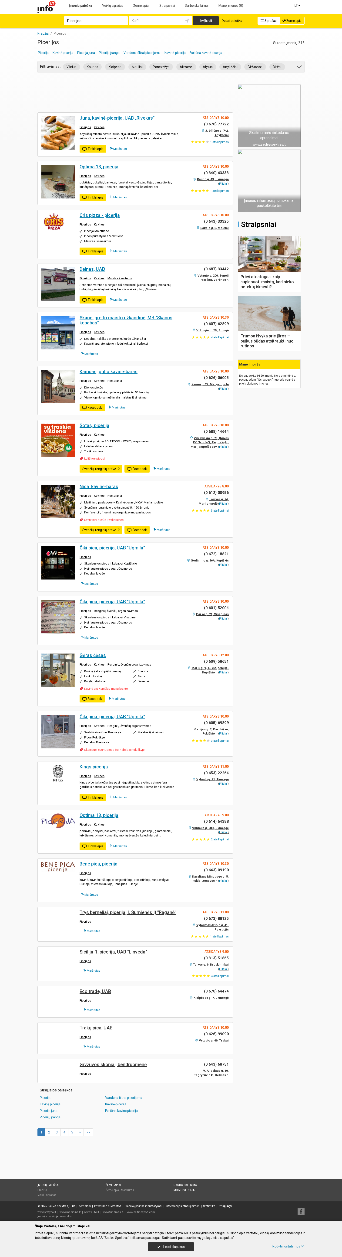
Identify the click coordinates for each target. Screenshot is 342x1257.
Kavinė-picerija (175, 53)
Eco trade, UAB (95, 991)
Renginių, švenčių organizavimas (116, 611)
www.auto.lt (91, 1212)
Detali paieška (232, 21)
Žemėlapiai (141, 5)
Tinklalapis (95, 149)
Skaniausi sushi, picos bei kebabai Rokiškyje (114, 749)
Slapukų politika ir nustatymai (143, 1206)
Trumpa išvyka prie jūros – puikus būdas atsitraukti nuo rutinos (267, 340)
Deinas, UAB (92, 269)
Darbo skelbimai (196, 5)
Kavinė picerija (63, 53)
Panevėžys (161, 67)
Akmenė (186, 67)
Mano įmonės (230, 5)
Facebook (95, 407)
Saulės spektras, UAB (61, 1206)
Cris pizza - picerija (100, 215)
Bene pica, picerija (98, 864)
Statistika (209, 1206)
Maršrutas (120, 148)
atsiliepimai (220, 337)
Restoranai (114, 380)
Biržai (277, 67)
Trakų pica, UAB (96, 1028)
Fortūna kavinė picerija (206, 53)
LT (296, 5)
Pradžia (42, 1190)
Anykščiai (230, 67)
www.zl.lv (66, 1216)
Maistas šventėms (119, 278)
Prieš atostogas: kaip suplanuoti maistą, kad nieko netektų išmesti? (267, 281)
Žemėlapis (294, 21)
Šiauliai (137, 67)
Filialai (223, 183)
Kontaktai (85, 1206)
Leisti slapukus (174, 1247)
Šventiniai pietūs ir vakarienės (104, 520)
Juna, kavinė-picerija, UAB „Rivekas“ (117, 118)
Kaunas (92, 67)
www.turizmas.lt (113, 1212)
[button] (299, 67)
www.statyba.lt (46, 1212)
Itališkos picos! (94, 458)
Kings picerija (94, 767)
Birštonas (255, 67)
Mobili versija (184, 1190)
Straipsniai (167, 5)
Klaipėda (115, 67)
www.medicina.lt (70, 1212)
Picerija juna (86, 53)
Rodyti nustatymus (286, 1246)
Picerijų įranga (109, 53)
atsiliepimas (219, 142)
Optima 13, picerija (99, 167)
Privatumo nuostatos (107, 1206)
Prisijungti (225, 1206)
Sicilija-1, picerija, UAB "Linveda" (113, 952)
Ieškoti (206, 20)
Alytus (208, 67)
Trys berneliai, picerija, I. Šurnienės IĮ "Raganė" (128, 912)
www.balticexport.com (141, 1212)
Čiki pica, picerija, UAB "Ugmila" (112, 548)
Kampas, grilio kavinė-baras (108, 371)
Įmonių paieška (80, 5)
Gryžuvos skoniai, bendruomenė (113, 1064)
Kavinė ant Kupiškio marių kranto (106, 688)
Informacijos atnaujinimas (183, 1206)
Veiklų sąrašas (112, 5)
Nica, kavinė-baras (99, 486)
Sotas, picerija (94, 425)
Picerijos (85, 127)
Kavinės (99, 127)
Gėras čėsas (93, 655)
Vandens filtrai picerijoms (142, 53)
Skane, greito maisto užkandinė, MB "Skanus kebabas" (126, 320)
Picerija (43, 53)
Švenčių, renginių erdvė (99, 469)
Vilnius (72, 67)
